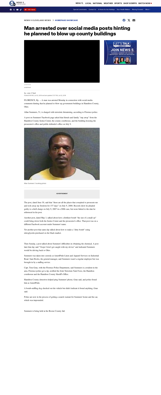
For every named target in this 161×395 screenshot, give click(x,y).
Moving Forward (137, 9)
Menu (78, 3)
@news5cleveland (21, 10)
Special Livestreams (80, 9)
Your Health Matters (123, 9)
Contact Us (92, 9)
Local (88, 3)
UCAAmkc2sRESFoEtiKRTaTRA (17, 10)
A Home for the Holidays (106, 9)
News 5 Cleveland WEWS (37, 20)
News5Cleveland (11, 10)
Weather (108, 3)
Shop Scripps (130, 3)
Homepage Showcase (66, 20)
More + (147, 9)
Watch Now (144, 3)
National (97, 3)
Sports (118, 3)
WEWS (14, 10)
